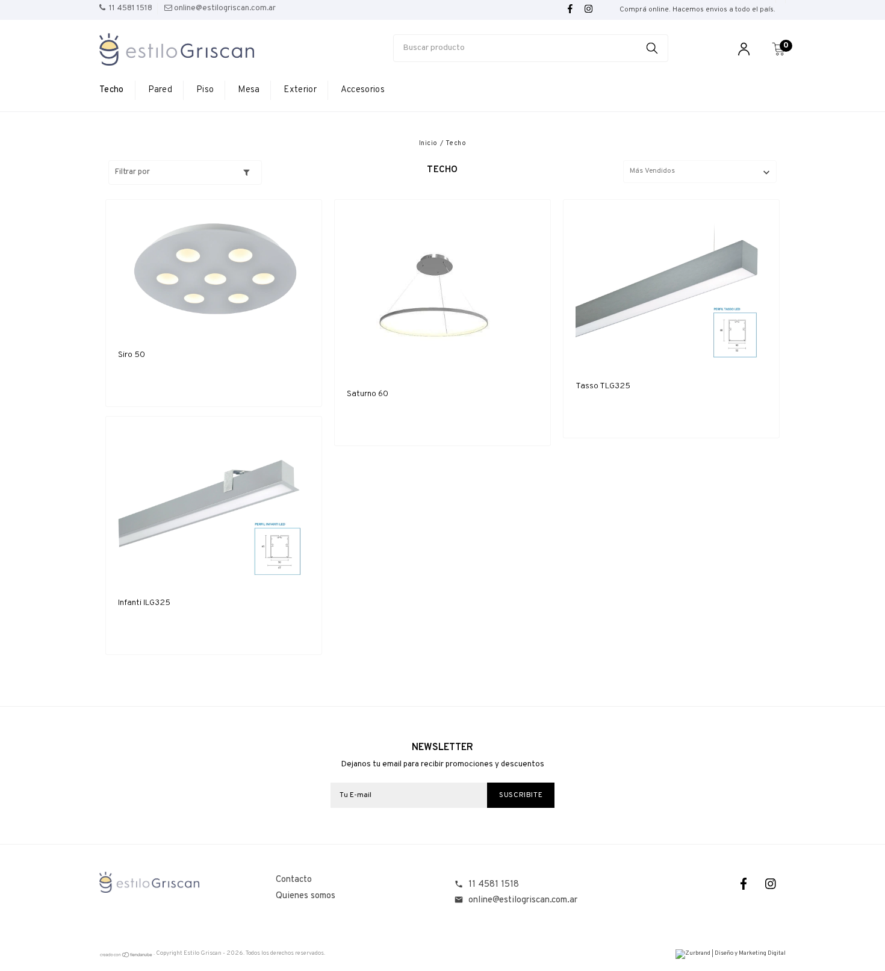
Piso (205, 90)
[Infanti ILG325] (213, 505)
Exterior (300, 90)
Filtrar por (132, 172)
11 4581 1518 (493, 884)
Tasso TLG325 (603, 386)
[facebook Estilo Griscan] (570, 9)
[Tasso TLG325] (671, 288)
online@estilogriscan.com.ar (522, 900)
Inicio (428, 143)
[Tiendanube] (126, 956)
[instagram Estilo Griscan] (588, 9)
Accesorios (363, 90)
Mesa (248, 90)
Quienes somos (305, 896)
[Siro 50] (213, 273)
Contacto (294, 880)
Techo (111, 90)
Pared (160, 90)
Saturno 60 (367, 394)
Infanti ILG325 (144, 603)
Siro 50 (131, 355)
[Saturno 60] (442, 292)
